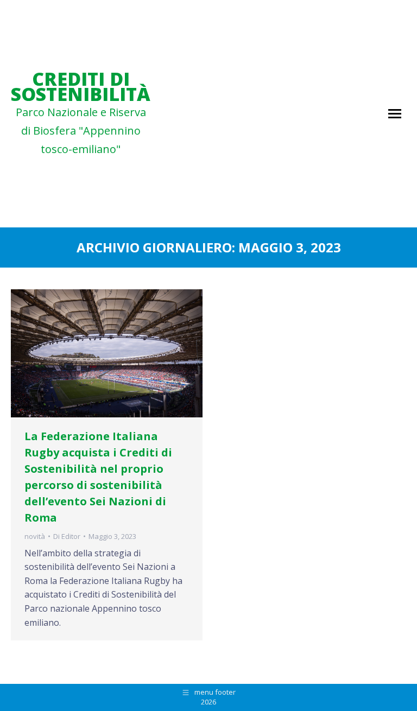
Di (66, 536)
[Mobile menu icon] (394, 114)
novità (34, 536)
